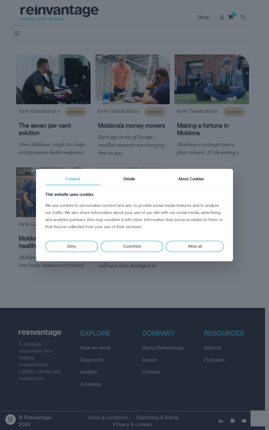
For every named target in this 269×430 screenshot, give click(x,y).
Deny (71, 246)
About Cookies (191, 179)
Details (129, 179)
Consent (73, 179)
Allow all (195, 246)
